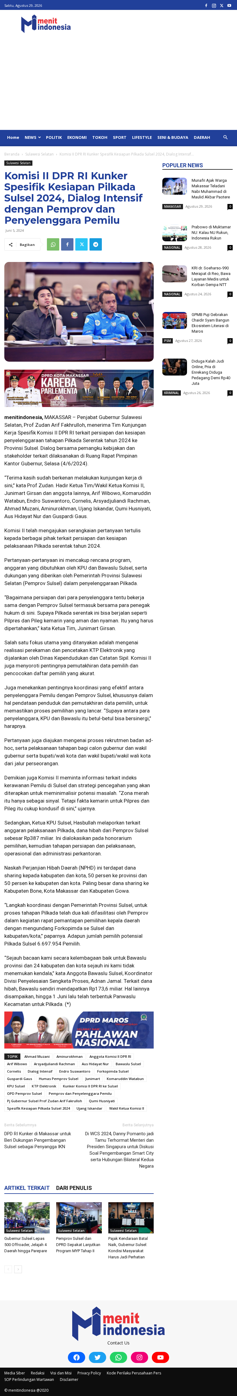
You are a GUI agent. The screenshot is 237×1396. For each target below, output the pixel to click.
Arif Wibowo (17, 1064)
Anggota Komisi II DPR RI (110, 1056)
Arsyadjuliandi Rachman (54, 1064)
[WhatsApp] (53, 244)
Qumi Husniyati (102, 1101)
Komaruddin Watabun (125, 1078)
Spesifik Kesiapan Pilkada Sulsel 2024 (38, 1108)
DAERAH (202, 137)
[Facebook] (206, 5)
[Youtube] (229, 5)
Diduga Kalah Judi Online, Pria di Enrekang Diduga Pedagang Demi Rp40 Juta (211, 372)
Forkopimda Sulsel (113, 1071)
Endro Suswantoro (74, 1071)
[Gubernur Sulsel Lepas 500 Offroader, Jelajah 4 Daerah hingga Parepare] (27, 1217)
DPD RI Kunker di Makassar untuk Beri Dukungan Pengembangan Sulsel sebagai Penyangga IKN (37, 1140)
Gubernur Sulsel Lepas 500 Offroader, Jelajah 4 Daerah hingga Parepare (25, 1244)
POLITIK (54, 137)
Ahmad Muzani (37, 1056)
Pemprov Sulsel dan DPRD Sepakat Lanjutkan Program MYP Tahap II (78, 1244)
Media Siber (14, 1373)
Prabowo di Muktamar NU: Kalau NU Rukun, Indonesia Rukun (211, 232)
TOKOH (99, 137)
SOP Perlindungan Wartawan (29, 1379)
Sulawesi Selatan (39, 154)
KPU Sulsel (16, 1086)
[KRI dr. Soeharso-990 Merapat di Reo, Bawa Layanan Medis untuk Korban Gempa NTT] (174, 273)
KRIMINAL (171, 393)
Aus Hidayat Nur (95, 1064)
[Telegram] (95, 244)
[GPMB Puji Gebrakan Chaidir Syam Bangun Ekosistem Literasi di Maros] (174, 320)
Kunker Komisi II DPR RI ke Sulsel (90, 1086)
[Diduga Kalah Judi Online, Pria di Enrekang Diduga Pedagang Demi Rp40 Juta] (174, 367)
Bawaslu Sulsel (128, 1064)
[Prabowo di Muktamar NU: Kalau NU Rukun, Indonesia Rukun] (174, 232)
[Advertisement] (118, 83)
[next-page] (18, 1269)
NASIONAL (172, 247)
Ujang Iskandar (89, 1108)
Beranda (11, 154)
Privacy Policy (89, 1373)
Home (13, 137)
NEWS (30, 137)
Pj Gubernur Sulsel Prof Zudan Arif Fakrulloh (44, 1101)
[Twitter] (221, 5)
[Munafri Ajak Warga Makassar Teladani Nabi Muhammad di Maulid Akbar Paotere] (174, 186)
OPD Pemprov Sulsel (24, 1093)
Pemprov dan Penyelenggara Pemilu (80, 1093)
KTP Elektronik (44, 1086)
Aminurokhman (69, 1056)
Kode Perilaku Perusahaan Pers (134, 1373)
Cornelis (14, 1071)
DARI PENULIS (74, 1188)
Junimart (92, 1078)
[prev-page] (8, 1269)
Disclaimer (69, 1379)
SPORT (120, 137)
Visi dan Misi (61, 1373)
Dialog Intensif (40, 1071)
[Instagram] (213, 5)
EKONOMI (77, 137)
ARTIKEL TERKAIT (27, 1188)
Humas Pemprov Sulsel (58, 1078)
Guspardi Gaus (19, 1078)
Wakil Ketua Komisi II (126, 1108)
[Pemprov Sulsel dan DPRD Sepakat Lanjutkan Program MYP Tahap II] (79, 1217)
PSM (167, 341)
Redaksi (37, 1373)
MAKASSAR (172, 206)
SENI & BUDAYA (172, 137)
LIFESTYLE (142, 137)
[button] (225, 137)
